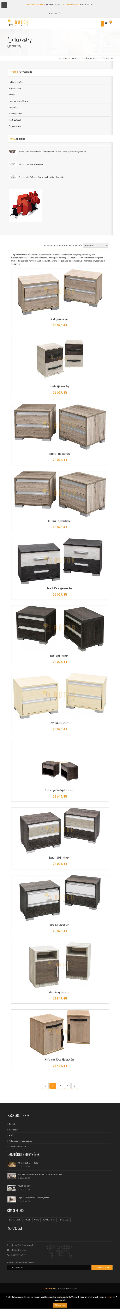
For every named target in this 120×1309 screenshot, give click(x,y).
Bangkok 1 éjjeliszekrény (59, 521)
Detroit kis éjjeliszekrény (59, 992)
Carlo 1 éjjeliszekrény (59, 925)
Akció (36, 1220)
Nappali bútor (15, 88)
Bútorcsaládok (15, 113)
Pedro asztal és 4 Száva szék (31, 164)
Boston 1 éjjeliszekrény (59, 857)
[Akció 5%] (25, 205)
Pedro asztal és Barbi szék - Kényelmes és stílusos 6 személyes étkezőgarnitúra (52, 151)
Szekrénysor (14, 1220)
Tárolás (12, 94)
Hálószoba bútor (90, 58)
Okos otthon (15, 126)
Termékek (75, 58)
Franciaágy (64, 1220)
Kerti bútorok (15, 120)
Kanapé (27, 1220)
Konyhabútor (49, 1220)
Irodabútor (14, 107)
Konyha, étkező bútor (19, 101)
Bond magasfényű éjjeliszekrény (59, 790)
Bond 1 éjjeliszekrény (59, 723)
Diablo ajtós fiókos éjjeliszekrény (59, 1059)
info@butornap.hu (53, 4)
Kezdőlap (63, 58)
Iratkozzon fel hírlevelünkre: (21, 1262)
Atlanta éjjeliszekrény (59, 386)
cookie (109, 1297)
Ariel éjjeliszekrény (59, 319)
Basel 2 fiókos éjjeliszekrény (59, 588)
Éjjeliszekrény (107, 58)
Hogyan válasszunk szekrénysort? (33, 1197)
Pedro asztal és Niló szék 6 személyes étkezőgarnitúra (42, 177)
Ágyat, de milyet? (25, 1186)
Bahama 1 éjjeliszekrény (59, 453)
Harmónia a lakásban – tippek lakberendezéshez (40, 1174)
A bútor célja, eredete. (28, 1163)
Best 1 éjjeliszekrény (59, 655)
